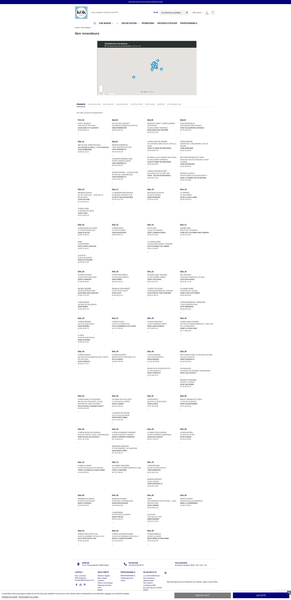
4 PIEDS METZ (152, 399)
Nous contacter (80, 576)
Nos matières (148, 583)
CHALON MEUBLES (187, 123)
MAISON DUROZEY (154, 479)
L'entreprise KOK (149, 585)
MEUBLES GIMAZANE (188, 380)
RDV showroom (80, 578)
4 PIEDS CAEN (83, 209)
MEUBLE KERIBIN (84, 288)
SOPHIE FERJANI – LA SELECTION (125, 172)
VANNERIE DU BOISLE (86, 499)
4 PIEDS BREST (84, 302)
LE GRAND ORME (186, 288)
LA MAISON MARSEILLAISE (122, 159)
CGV (99, 588)
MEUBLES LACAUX (187, 173)
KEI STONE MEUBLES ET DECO (192, 157)
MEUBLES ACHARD (119, 499)
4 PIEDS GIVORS (186, 432)
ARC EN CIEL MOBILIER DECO (89, 145)
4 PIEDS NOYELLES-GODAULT (89, 432)
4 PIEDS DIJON (117, 228)
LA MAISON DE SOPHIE (120, 413)
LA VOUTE (82, 255)
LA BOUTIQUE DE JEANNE (157, 141)
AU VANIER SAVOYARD (120, 466)
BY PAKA (150, 157)
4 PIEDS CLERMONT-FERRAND (123, 432)
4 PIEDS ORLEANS (119, 355)
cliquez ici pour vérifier (210, 582)
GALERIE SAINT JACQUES (157, 275)
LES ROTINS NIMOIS (120, 275)
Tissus (123, 580)
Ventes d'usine (148, 580)
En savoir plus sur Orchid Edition (152, 589)
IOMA (80, 242)
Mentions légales (104, 576)
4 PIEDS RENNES (84, 322)
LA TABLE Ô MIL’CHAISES (156, 432)
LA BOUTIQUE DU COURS (87, 228)
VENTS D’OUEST (186, 499)
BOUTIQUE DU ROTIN (155, 193)
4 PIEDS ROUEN (153, 466)
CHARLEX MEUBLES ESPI (157, 171)
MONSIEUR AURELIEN (120, 446)
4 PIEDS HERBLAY (154, 534)
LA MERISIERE (117, 512)
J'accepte (261, 595)
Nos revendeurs (149, 578)
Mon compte (102, 578)
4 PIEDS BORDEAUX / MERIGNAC (192, 302)
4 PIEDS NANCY (84, 399)
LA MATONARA (83, 244)
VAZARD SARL (185, 228)
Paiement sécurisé (104, 585)
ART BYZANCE (185, 275)
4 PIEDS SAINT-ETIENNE (189, 322)
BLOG (156, 12)
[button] (95, 23)
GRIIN (149, 499)
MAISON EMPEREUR (120, 145)
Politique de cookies (9, 597)
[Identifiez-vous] (206, 12)
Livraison (101, 580)
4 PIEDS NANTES (84, 355)
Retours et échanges (105, 583)
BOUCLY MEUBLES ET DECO (191, 399)
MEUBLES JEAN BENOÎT (121, 288)
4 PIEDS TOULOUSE (155, 288)
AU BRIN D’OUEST (85, 275)
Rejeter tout (202, 595)
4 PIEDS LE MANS (84, 466)
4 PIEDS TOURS (118, 322)
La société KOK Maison (151, 576)
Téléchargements (127, 578)
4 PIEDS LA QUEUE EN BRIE (122, 534)
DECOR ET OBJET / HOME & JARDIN (161, 123)
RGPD (100, 590)
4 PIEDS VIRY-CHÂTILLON (87, 534)
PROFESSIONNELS (128, 576)
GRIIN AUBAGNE (186, 141)
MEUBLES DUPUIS (85, 193)
